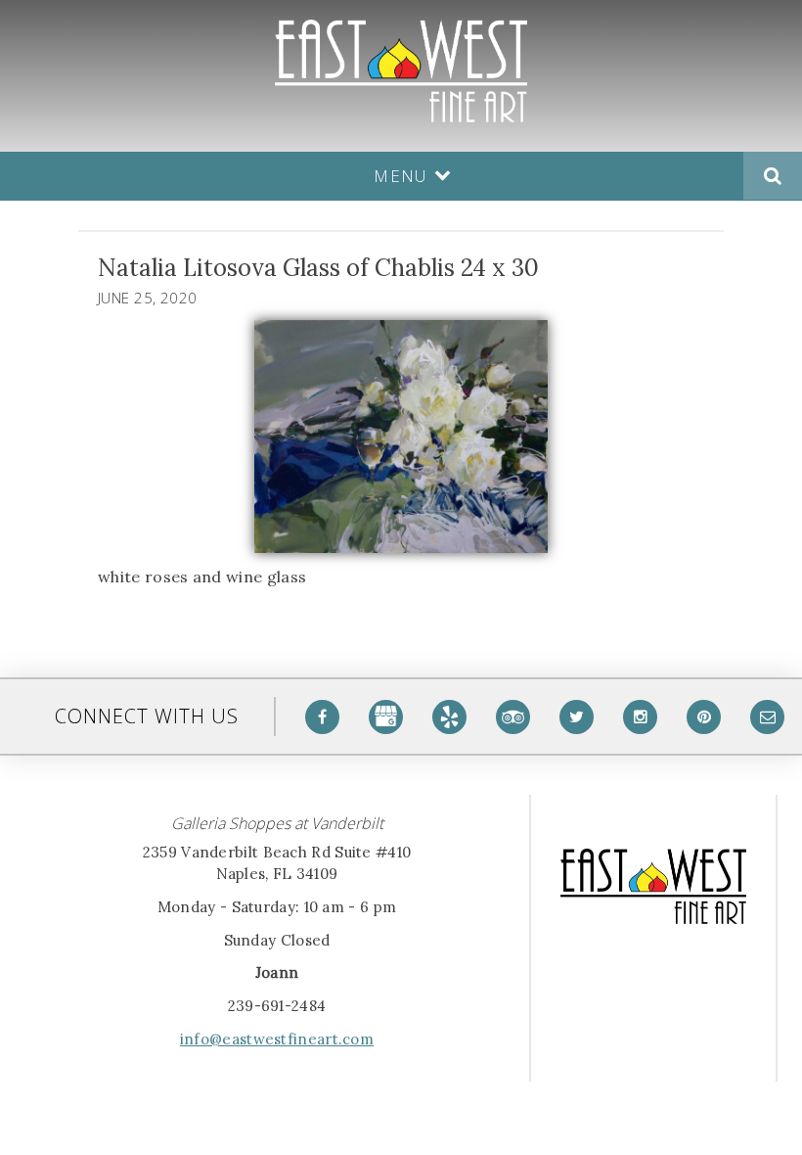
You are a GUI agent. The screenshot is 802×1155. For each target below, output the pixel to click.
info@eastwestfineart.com (277, 1039)
